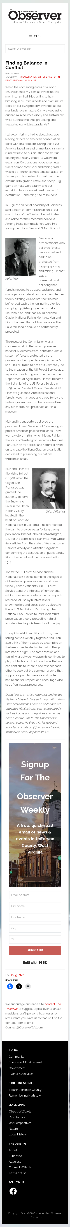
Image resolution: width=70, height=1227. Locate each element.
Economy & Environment (25, 1062)
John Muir (30, 80)
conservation (29, 77)
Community (16, 1056)
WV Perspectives (20, 1123)
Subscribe (15, 1156)
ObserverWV (35, 14)
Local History (18, 1134)
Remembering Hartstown (25, 1095)
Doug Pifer (17, 975)
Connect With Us (20, 1167)
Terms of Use (17, 1173)
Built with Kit (35, 962)
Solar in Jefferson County (25, 1090)
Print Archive (17, 1117)
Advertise (15, 1161)
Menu (37, 36)
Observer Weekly (20, 1111)
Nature (13, 1128)
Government (17, 1068)
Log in (38, 1217)
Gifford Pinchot (47, 77)
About (13, 1150)
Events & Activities (21, 1074)
